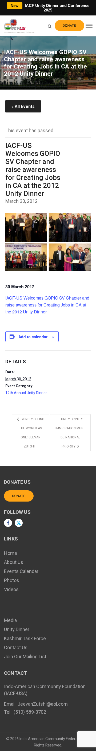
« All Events (23, 106)
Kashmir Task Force (25, 638)
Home (10, 553)
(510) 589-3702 (30, 712)
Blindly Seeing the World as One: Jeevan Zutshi (31, 432)
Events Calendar (21, 571)
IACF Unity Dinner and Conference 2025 (50, 7)
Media (10, 620)
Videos (11, 589)
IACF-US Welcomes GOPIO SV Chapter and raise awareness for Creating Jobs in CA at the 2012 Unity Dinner (47, 305)
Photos (11, 580)
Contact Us (15, 647)
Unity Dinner (16, 629)
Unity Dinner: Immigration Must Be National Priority (70, 432)
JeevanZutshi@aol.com (43, 704)
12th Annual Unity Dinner (26, 393)
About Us (13, 562)
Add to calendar (32, 336)
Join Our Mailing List (25, 656)
